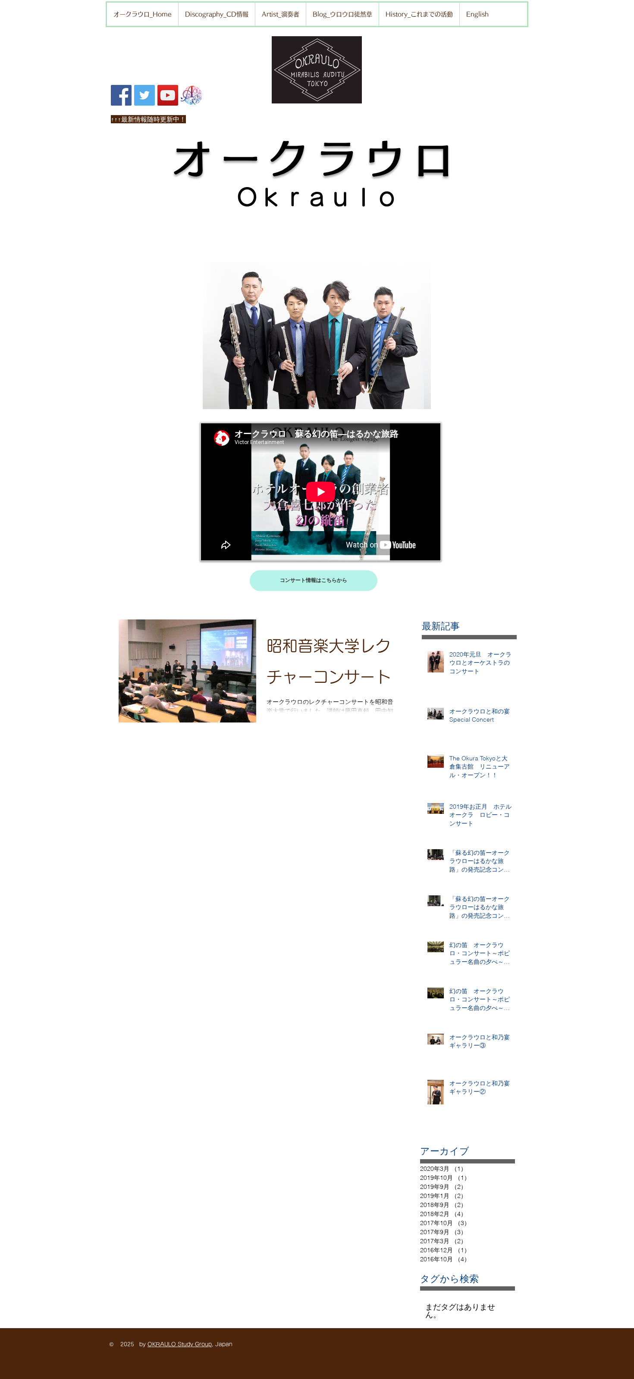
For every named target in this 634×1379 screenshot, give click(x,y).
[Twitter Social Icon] (144, 95)
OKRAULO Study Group (180, 1344)
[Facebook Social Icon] (121, 95)
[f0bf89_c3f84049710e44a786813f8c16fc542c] (191, 95)
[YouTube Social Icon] (167, 95)
